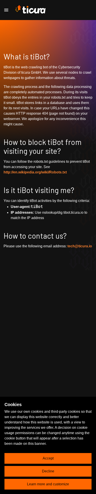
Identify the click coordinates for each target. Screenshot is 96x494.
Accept (48, 458)
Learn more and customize (48, 484)
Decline (48, 471)
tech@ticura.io (79, 246)
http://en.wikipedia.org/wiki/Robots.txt (35, 172)
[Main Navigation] (6, 10)
